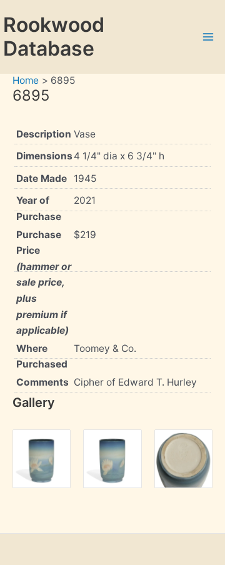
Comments (42, 382)
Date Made (41, 178)
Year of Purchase (38, 208)
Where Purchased (42, 356)
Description (43, 134)
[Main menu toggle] (208, 36)
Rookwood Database (53, 36)
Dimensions (44, 156)
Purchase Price (43, 282)
